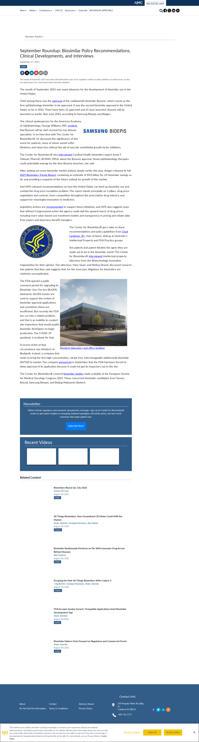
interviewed (65, 155)
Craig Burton (59, 584)
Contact (53, 704)
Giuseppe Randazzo (77, 523)
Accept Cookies (173, 732)
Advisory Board (86, 704)
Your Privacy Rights (131, 732)
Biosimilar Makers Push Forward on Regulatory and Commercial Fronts (90, 641)
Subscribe (83, 11)
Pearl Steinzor (60, 555)
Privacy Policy (85, 709)
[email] (41, 73)
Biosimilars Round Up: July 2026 (70, 488)
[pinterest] (36, 73)
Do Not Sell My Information (32, 709)
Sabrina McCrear (61, 491)
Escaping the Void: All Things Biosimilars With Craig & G (82, 580)
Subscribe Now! (76, 426)
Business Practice (33, 37)
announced (65, 362)
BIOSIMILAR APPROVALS (101, 11)
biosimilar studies (73, 374)
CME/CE (59, 11)
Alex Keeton (93, 523)
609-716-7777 (125, 715)
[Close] (194, 732)
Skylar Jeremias (60, 523)
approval (57, 101)
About (22, 704)
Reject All (152, 732)
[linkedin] (31, 73)
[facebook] (22, 73)
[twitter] (27, 73)
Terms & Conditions (58, 709)
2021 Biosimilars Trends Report (38, 175)
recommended (54, 207)
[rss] (168, 710)
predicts (72, 126)
